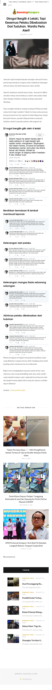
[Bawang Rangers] (26, 14)
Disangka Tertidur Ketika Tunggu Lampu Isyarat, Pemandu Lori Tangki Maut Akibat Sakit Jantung (33, 640)
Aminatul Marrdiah (18, 390)
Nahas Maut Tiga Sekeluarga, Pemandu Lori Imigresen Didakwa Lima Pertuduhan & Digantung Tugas (33, 626)
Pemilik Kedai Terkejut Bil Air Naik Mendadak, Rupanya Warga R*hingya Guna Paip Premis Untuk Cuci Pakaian (33, 598)
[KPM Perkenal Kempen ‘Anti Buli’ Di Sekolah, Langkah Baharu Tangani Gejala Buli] (26, 524)
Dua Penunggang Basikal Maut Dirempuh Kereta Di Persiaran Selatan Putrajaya (33, 584)
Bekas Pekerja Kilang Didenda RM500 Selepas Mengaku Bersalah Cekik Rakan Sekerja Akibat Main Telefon (33, 612)
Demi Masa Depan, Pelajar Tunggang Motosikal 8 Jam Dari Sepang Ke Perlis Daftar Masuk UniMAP (26, 499)
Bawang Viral (28, 578)
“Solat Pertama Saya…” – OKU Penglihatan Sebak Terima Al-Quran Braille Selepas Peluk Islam (26, 453)
